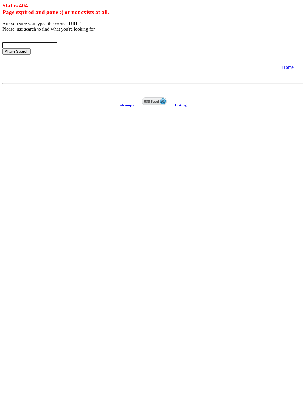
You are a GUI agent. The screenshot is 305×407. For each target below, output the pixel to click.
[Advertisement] (50, 66)
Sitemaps (130, 105)
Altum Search (16, 51)
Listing (181, 105)
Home (288, 67)
